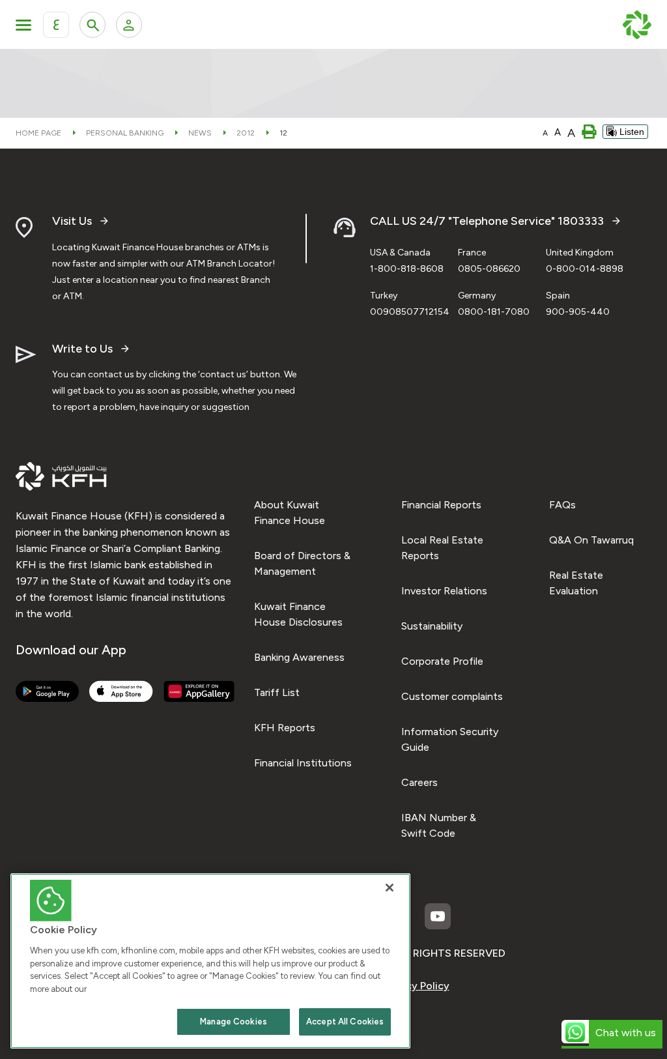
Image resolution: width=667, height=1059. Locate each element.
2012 (245, 133)
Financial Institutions (303, 763)
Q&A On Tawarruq (591, 540)
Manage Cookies (233, 1021)
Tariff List (277, 692)
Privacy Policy (415, 985)
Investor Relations (444, 591)
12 (283, 133)
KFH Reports (284, 727)
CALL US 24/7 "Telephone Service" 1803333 (487, 221)
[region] (210, 961)
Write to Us (82, 349)
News (200, 133)
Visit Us (72, 221)
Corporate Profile (442, 661)
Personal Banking (124, 133)
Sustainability (431, 626)
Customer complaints (452, 696)
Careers (419, 782)
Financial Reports (441, 505)
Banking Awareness (299, 657)
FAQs (562, 505)
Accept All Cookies (345, 1021)
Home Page (38, 133)
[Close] (389, 887)
